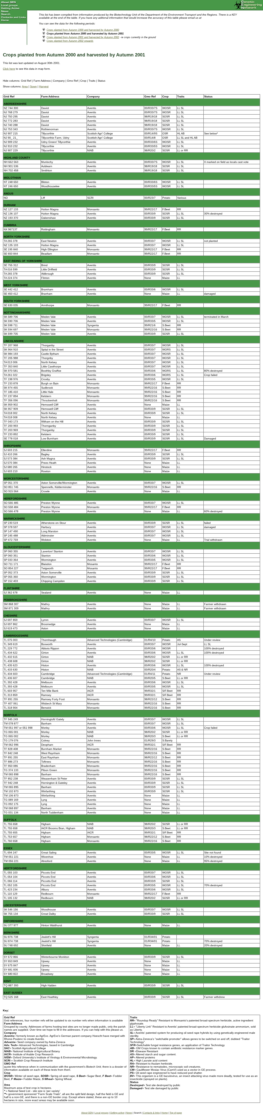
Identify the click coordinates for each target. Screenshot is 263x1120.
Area (25, 86)
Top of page (176, 1113)
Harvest (44, 86)
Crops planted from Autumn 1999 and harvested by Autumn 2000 (83, 30)
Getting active (117, 1113)
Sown (33, 86)
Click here (9, 68)
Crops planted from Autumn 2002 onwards (70, 40)
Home (165, 1113)
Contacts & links (151, 1113)
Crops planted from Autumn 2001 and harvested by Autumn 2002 (83, 37)
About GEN (87, 1113)
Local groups (101, 1113)
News (129, 1113)
